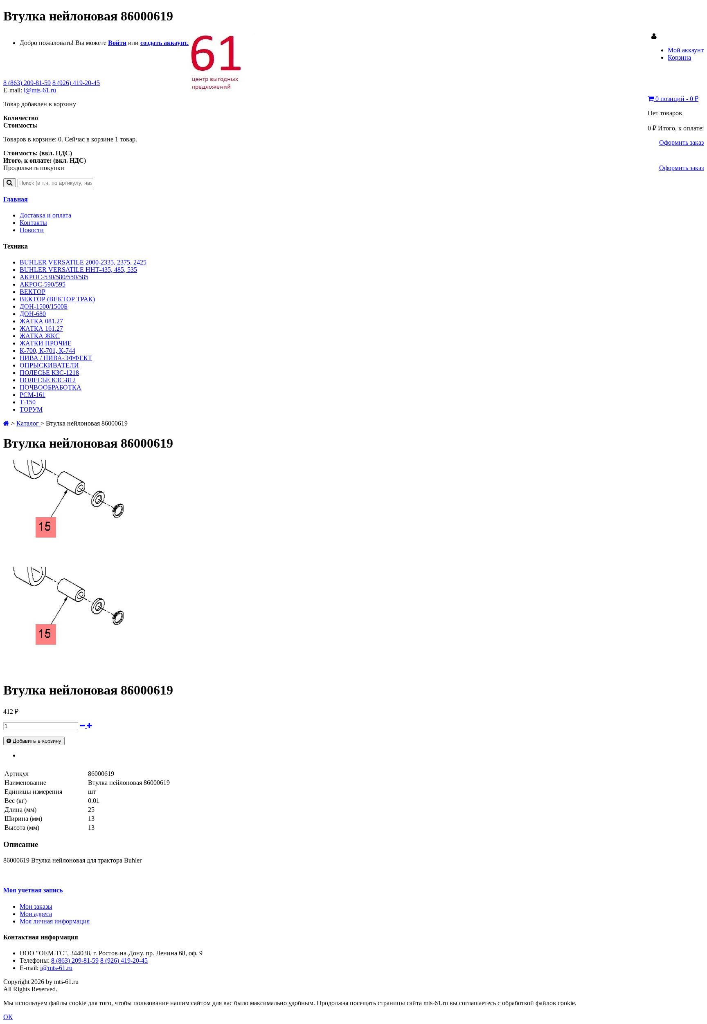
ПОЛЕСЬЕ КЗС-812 (48, 379)
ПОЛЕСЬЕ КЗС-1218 (49, 372)
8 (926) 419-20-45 (76, 82)
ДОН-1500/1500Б (44, 306)
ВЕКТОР (32, 291)
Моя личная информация (55, 921)
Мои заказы (36, 906)
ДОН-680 (33, 313)
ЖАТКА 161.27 (41, 328)
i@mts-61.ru (40, 90)
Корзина (679, 57)
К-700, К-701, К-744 (47, 350)
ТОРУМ (31, 409)
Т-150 (28, 402)
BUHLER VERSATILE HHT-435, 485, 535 (78, 269)
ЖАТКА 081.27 (41, 321)
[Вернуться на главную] (6, 423)
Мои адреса (36, 913)
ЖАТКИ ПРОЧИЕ (46, 343)
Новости (32, 229)
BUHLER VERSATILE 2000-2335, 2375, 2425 (83, 262)
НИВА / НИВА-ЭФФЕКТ (56, 357)
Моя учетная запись (33, 890)
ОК (8, 1016)
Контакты (33, 222)
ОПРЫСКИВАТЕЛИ (49, 365)
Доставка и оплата (45, 215)
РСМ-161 (32, 394)
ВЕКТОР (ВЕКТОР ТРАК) (57, 299)
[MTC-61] (222, 89)
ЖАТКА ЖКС (40, 335)
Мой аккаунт (686, 50)
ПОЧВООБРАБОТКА (50, 387)
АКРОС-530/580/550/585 (54, 276)
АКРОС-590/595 (42, 284)
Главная (15, 199)
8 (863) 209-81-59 (27, 82)
